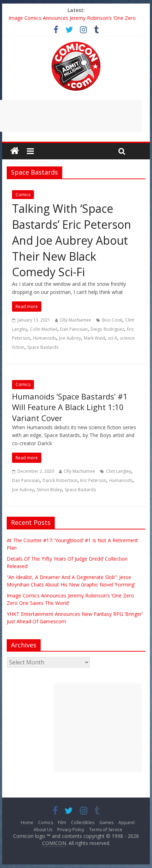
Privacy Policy (70, 830)
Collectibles (82, 822)
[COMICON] (76, 44)
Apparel (126, 822)
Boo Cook (112, 320)
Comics (23, 195)
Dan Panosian (74, 329)
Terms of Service (105, 830)
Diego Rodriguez (107, 329)
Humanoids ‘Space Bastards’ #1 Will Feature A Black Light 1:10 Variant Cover (70, 407)
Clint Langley (118, 471)
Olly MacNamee (75, 320)
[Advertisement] (97, 727)
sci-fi (112, 338)
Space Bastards (42, 347)
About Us (43, 830)
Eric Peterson (93, 480)
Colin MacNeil (43, 329)
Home (27, 822)
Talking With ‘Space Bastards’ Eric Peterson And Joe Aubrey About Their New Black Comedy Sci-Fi (71, 240)
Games (106, 822)
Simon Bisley (49, 490)
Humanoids (44, 338)
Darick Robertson (59, 480)
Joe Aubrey (70, 338)
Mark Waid (94, 338)
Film (62, 822)
